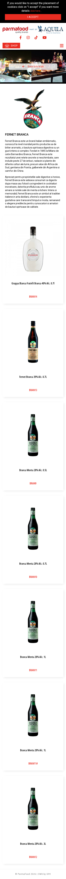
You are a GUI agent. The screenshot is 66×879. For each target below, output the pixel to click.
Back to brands (36, 66)
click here (35, 11)
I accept (33, 17)
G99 (49, 874)
